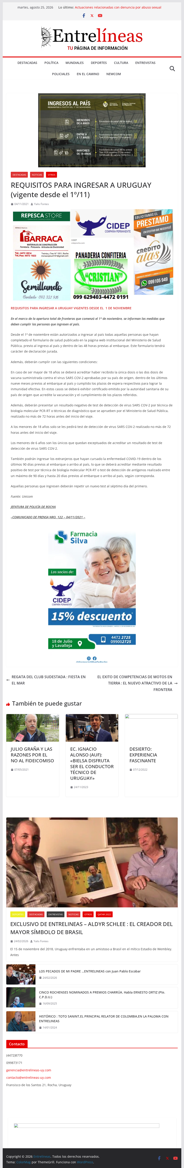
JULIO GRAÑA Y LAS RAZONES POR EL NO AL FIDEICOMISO (32, 755)
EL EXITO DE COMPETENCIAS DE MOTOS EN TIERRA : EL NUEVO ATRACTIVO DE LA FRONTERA (134, 683)
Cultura (121, 63)
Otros (51, 174)
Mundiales (75, 63)
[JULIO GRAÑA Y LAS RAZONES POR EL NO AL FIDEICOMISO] (32, 717)
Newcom (113, 74)
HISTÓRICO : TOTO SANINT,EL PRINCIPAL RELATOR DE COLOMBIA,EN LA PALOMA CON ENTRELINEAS (104, 1018)
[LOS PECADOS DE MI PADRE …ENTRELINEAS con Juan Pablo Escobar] (20, 974)
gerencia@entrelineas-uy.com (28, 1070)
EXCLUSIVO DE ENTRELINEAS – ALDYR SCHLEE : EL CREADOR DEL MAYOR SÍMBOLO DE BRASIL (91, 928)
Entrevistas (145, 63)
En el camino (88, 74)
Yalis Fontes (41, 204)
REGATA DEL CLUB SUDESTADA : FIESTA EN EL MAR (49, 680)
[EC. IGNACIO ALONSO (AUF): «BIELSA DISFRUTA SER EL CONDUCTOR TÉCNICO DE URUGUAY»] (92, 717)
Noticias (37, 174)
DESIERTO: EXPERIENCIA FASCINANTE (143, 755)
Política (51, 63)
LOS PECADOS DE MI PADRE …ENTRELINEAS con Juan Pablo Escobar (90, 971)
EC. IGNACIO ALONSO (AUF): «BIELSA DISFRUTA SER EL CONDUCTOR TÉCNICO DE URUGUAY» (92, 763)
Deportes (99, 63)
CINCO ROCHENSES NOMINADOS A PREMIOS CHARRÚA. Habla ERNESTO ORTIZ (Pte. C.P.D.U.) (102, 994)
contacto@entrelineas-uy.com (28, 1077)
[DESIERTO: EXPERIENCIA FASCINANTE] (151, 717)
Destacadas (27, 63)
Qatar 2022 (104, 914)
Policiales (61, 74)
